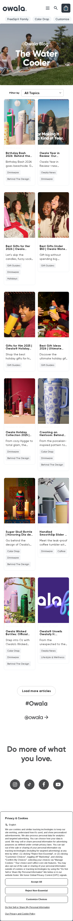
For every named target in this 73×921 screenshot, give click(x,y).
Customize (62, 19)
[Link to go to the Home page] (15, 8)
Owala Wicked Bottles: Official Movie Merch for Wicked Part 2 (17, 636)
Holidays (12, 278)
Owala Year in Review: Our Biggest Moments (52, 156)
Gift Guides (13, 265)
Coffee (61, 551)
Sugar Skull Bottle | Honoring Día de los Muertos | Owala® (19, 536)
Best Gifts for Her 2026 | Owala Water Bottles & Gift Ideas (18, 250)
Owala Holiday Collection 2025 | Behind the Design (19, 435)
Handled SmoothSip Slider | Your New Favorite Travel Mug (53, 536)
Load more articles (36, 691)
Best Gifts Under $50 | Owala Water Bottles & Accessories (53, 250)
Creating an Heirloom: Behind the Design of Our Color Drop (52, 437)
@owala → (36, 717)
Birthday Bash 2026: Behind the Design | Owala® (18, 156)
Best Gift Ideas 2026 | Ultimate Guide (50, 348)
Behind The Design (18, 179)
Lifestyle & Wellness (52, 657)
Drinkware (13, 172)
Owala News (48, 172)
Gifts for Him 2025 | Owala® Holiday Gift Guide (19, 348)
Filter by (14, 92)
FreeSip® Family (17, 19)
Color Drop (42, 19)
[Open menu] (47, 8)
